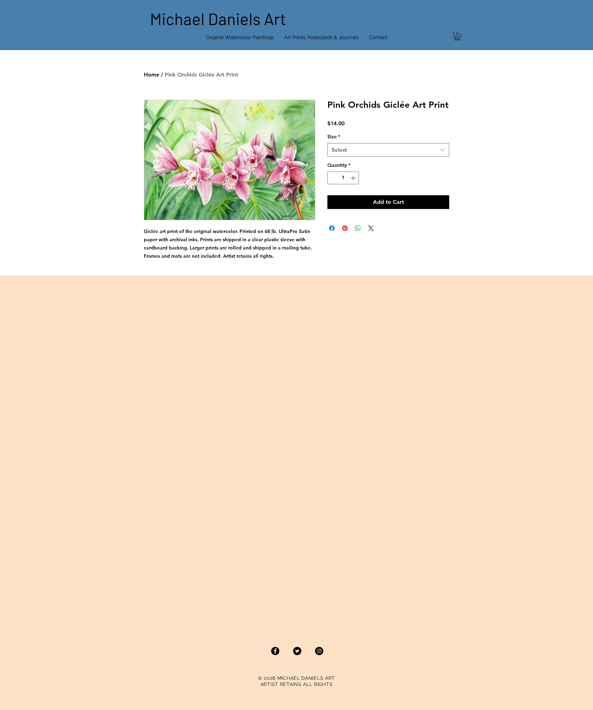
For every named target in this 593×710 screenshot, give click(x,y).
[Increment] (353, 178)
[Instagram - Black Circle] (319, 651)
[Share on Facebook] (332, 228)
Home (151, 74)
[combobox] (388, 149)
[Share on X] (371, 228)
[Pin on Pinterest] (345, 228)
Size (333, 136)
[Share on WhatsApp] (358, 228)
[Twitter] (297, 651)
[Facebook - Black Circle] (275, 651)
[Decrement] (332, 178)
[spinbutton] (343, 178)
